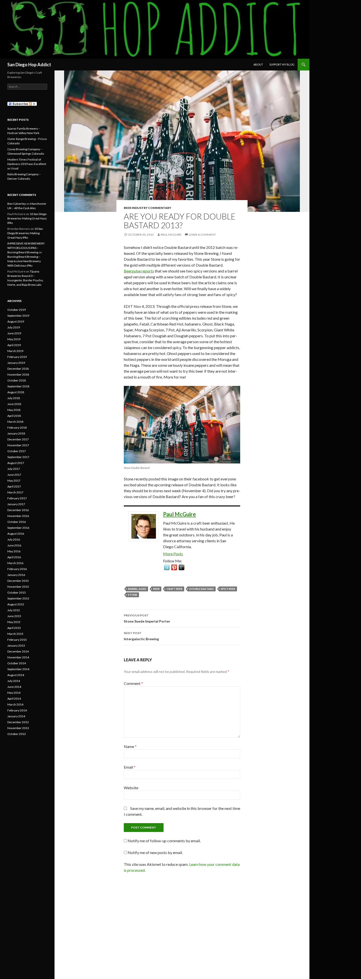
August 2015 (15, 604)
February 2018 (17, 427)
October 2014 (16, 663)
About (258, 64)
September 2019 (18, 315)
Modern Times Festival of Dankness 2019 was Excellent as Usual (26, 164)
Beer (156, 588)
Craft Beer (174, 588)
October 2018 (16, 380)
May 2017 (13, 480)
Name (130, 746)
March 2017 (15, 492)
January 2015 (16, 645)
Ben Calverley (16, 203)
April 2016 (14, 557)
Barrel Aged (137, 588)
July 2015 (13, 610)
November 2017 (18, 445)
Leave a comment (202, 234)
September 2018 (18, 386)
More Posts (173, 553)
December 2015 (18, 581)
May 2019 (13, 339)
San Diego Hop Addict (29, 64)
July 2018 (13, 398)
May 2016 (13, 551)
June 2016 (14, 545)
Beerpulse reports (139, 271)
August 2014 (15, 675)
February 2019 (17, 357)
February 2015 (17, 639)
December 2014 (18, 651)
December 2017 (18, 439)
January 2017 (16, 504)
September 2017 (18, 457)
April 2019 (14, 345)
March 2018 (15, 421)
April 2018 (14, 416)
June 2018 (14, 404)
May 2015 (13, 622)
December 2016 (18, 510)
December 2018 (18, 368)
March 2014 (15, 704)
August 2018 (15, 392)
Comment (133, 683)
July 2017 (13, 469)
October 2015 (16, 592)
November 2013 (18, 728)
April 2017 (14, 486)
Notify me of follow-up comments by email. (164, 840)
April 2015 (14, 628)
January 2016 (16, 575)
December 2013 (18, 722)
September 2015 (18, 598)
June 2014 (14, 687)
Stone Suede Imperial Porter (147, 618)
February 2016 (17, 569)
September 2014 (18, 669)
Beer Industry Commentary (147, 208)
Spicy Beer (228, 588)
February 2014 (17, 710)
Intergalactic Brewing (141, 636)
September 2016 (18, 528)
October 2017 (16, 451)
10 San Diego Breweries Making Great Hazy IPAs (27, 218)
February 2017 (17, 498)
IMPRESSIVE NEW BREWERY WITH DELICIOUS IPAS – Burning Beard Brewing (26, 248)
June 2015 (14, 616)
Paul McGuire (171, 234)
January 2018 (16, 433)
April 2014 (14, 698)
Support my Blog (281, 64)
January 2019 (16, 363)
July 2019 (13, 327)
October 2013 (16, 734)
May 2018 (13, 410)
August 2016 (15, 533)
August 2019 (15, 321)
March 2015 (15, 634)
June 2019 (14, 333)
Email (130, 767)
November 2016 (18, 516)
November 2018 (18, 374)
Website (131, 787)
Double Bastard (201, 588)
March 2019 (15, 351)
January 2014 (16, 716)
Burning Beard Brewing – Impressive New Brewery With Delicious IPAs (24, 261)
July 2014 (13, 681)
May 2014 (13, 692)
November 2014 (18, 657)
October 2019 (16, 310)
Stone (132, 594)
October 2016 (16, 522)
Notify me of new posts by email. (155, 852)
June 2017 (14, 474)
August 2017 (15, 463)
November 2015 (18, 586)
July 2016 (13, 539)
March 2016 (15, 563)
